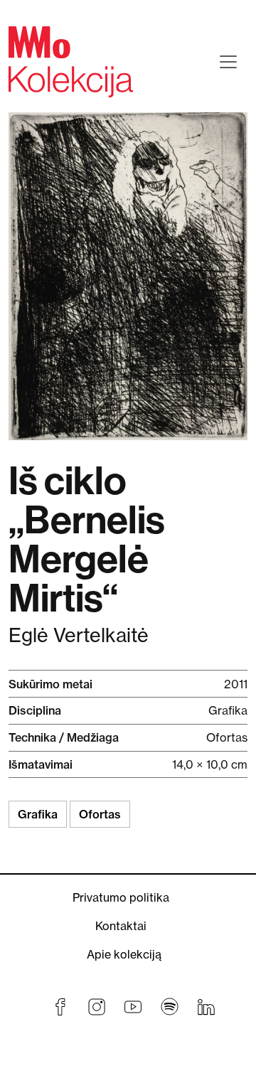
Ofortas (100, 814)
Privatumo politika (121, 897)
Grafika (38, 814)
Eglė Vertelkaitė (79, 635)
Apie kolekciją (124, 954)
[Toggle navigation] (228, 61)
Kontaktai (120, 926)
